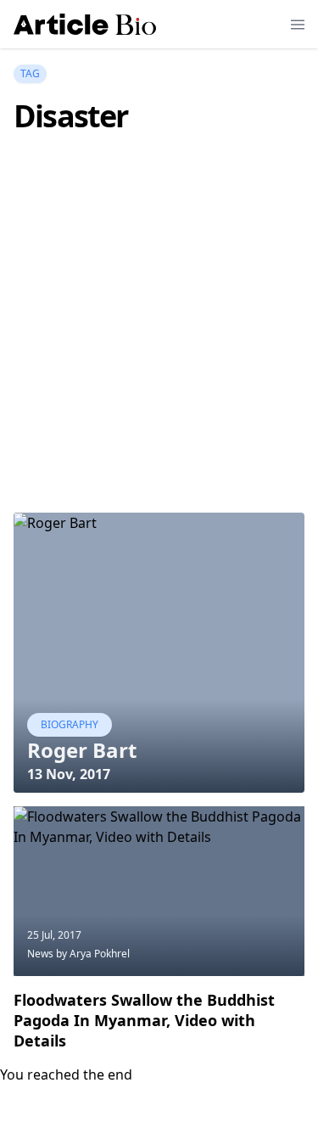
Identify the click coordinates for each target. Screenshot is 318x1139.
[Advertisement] (159, 348)
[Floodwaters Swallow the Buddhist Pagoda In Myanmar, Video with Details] (159, 891)
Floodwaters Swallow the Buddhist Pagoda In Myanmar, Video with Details (144, 1020)
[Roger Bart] (159, 653)
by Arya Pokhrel (93, 953)
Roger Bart (82, 750)
